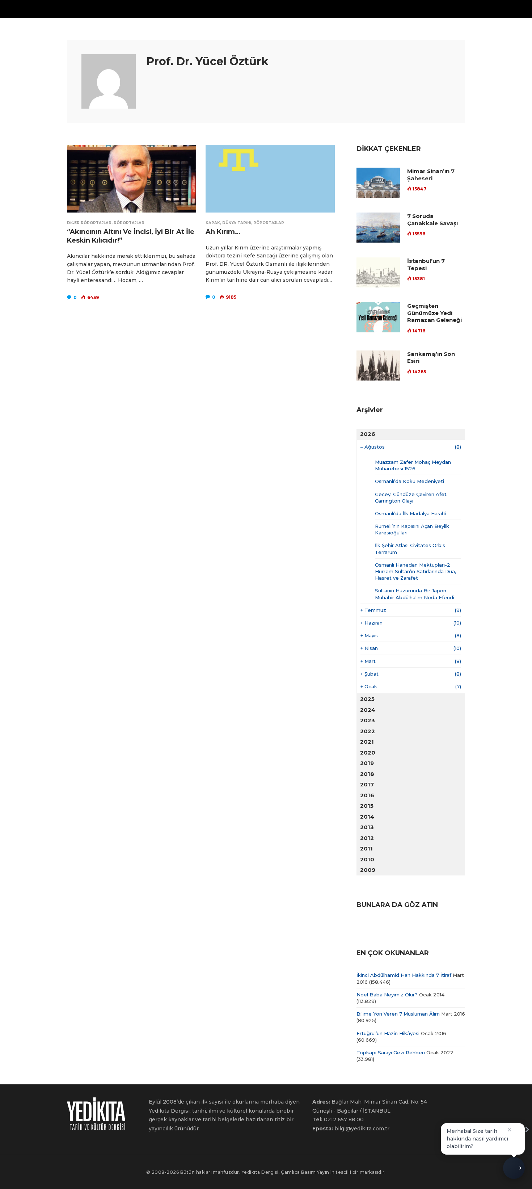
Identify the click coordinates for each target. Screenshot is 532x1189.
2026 (367, 433)
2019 (367, 763)
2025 (367, 699)
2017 (367, 784)
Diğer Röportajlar (89, 222)
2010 (367, 859)
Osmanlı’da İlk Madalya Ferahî (410, 513)
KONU (167, 9)
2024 (367, 709)
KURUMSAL (307, 9)
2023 (367, 720)
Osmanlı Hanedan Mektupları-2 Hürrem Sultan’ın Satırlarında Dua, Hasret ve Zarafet (415, 571)
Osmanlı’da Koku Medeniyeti (409, 481)
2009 (367, 869)
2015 (366, 805)
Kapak (213, 222)
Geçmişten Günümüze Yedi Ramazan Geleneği (434, 312)
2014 (367, 816)
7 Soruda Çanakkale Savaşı (432, 220)
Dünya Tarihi (236, 222)
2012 (367, 838)
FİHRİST (223, 9)
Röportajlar (129, 222)
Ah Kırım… (223, 232)
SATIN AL (346, 9)
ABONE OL (378, 9)
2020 (367, 752)
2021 (367, 741)
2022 (367, 731)
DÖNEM (135, 9)
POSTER (275, 9)
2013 (367, 827)
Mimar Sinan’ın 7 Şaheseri (431, 175)
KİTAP (249, 9)
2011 (366, 848)
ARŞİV (196, 9)
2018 (367, 773)
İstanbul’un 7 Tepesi (426, 264)
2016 (367, 795)
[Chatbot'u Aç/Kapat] (514, 1169)
